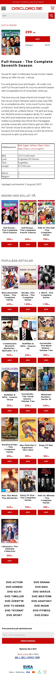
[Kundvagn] (52, 8)
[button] (3, 8)
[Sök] (51, 16)
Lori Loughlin (37, 149)
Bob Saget (23, 145)
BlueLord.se (23, 654)
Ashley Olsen (36, 145)
